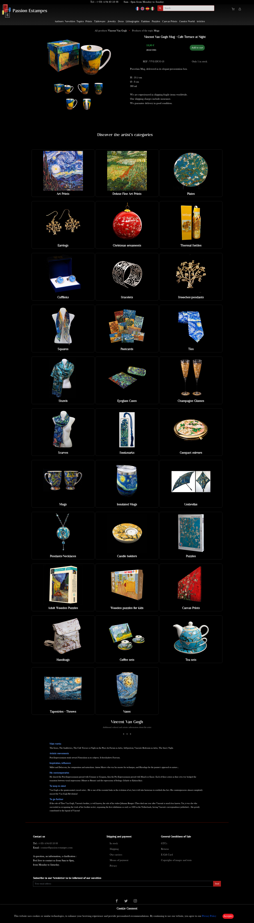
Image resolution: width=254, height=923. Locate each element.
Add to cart (197, 47)
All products (111, 31)
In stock (114, 843)
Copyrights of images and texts (176, 860)
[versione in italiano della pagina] (152, 8)
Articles (200, 21)
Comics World (187, 21)
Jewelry (112, 21)
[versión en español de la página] (147, 8)
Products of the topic (145, 31)
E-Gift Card (167, 855)
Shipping (114, 849)
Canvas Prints (169, 21)
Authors (59, 21)
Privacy (113, 866)
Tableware (99, 21)
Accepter (228, 916)
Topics (80, 21)
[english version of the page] (142, 8)
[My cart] (234, 9)
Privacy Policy (209, 916)
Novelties (70, 21)
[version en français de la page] (137, 8)
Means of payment (119, 860)
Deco (121, 21)
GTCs (164, 843)
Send (217, 884)
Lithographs (132, 21)
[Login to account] (240, 9)
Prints (88, 21)
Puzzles (156, 21)
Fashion (145, 21)
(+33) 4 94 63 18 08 (107, 2)
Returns (165, 849)
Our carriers (116, 855)
